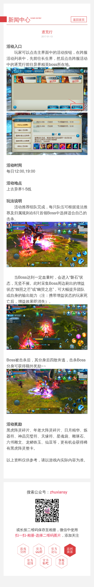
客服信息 (61, 561)
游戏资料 (23, 550)
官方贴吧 (46, 561)
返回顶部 (70, 550)
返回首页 (79, 19)
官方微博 (30, 561)
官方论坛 (54, 550)
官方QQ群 (39, 550)
